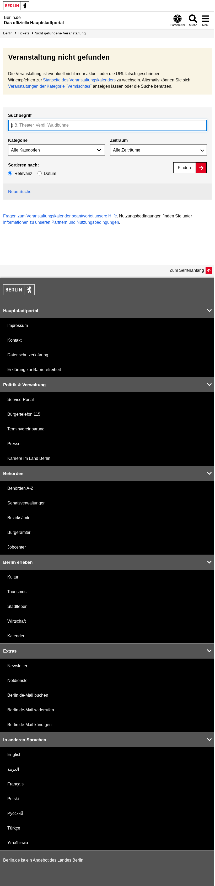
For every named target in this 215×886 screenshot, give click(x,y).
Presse (13, 443)
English (14, 754)
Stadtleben (17, 606)
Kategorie (18, 140)
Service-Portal (20, 399)
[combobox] (107, 125)
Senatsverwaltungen (26, 503)
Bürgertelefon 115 (23, 414)
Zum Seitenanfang (187, 270)
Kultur (12, 577)
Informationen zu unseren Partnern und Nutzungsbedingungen (61, 222)
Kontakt (14, 340)
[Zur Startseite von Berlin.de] (19, 293)
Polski (13, 798)
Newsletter (17, 666)
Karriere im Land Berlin (28, 458)
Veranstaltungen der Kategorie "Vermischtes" (50, 86)
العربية (13, 769)
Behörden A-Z (20, 488)
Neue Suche (19, 191)
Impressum (17, 325)
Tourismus (16, 592)
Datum (50, 173)
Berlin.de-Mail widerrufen (30, 710)
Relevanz (23, 173)
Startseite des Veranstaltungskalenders (79, 80)
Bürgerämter (18, 532)
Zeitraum (119, 140)
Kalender (15, 636)
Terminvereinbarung (26, 429)
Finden (184, 167)
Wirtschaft (16, 621)
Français (15, 784)
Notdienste (17, 680)
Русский (15, 813)
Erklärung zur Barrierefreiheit (34, 369)
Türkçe (13, 828)
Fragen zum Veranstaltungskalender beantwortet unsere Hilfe (60, 216)
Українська (17, 843)
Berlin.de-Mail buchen (27, 695)
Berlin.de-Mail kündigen (29, 724)
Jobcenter (16, 547)
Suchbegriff (19, 115)
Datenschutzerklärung (27, 355)
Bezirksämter (19, 517)
